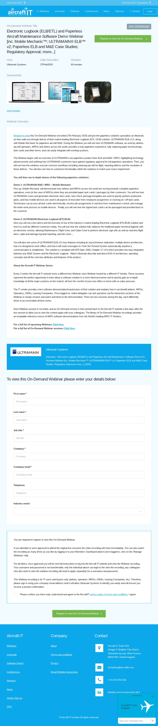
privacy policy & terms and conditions (108, 594)
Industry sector (22, 503)
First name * (20, 393)
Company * (19, 448)
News (10, 689)
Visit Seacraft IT (15, 3)
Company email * (23, 467)
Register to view (22, 135)
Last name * (20, 412)
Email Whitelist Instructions (64, 672)
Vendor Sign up (14, 698)
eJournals (12, 654)
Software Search (15, 663)
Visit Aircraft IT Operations (135, 3)
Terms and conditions (61, 654)
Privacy (54, 663)
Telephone (19, 485)
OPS (9, 707)
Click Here (58, 324)
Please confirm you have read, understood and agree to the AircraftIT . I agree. (78, 594)
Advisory (11, 680)
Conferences (13, 672)
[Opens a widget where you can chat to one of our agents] (137, 708)
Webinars (11, 646)
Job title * (19, 430)
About (54, 646)
